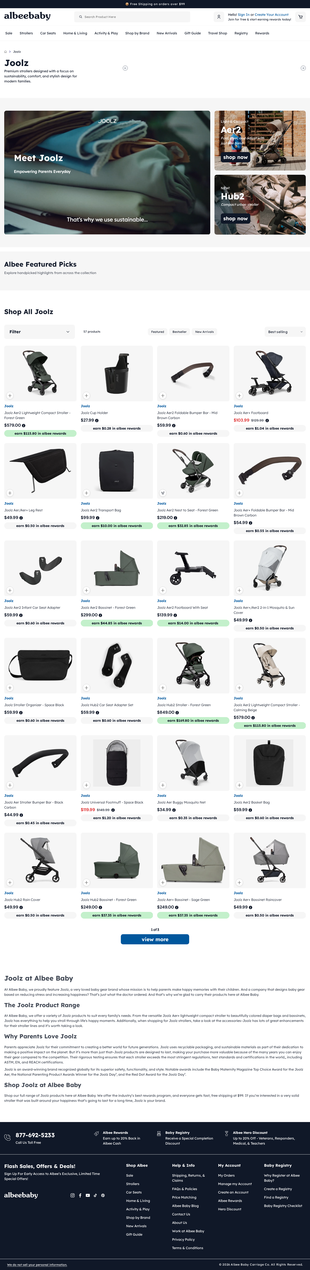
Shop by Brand (138, 1217)
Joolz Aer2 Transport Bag (101, 510)
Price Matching (184, 1197)
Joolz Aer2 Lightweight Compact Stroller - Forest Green (37, 415)
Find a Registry (276, 1197)
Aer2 (218, 113)
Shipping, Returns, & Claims (188, 1178)
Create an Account (233, 1192)
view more (155, 939)
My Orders (226, 1175)
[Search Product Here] (80, 17)
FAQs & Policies (184, 1189)
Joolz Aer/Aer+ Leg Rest (23, 510)
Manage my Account (235, 1184)
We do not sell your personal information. (37, 1265)
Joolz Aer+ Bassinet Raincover (258, 900)
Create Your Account (271, 14)
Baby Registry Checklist (283, 1206)
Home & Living (138, 1201)
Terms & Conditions (187, 1248)
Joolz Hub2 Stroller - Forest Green (184, 705)
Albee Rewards (230, 1201)
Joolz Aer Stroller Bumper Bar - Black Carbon (33, 804)
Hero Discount (229, 1209)
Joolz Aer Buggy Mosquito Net (181, 802)
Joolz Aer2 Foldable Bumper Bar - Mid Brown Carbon (187, 415)
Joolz (17, 52)
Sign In (244, 14)
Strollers (132, 1184)
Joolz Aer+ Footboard (251, 413)
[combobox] (132, 16)
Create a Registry (278, 1189)
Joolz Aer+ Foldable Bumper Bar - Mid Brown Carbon (264, 512)
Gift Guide (134, 1234)
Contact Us (181, 1214)
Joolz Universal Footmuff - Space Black (112, 802)
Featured (157, 332)
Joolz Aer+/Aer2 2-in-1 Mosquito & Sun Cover (264, 610)
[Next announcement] (304, 4)
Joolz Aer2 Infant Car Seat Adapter (32, 607)
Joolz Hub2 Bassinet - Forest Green (108, 900)
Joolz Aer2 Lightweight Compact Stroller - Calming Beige (267, 707)
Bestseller (180, 332)
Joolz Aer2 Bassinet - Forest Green (108, 607)
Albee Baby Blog (185, 1206)
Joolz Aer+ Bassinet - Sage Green (183, 900)
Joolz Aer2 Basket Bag (252, 802)
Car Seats (134, 1192)
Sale (129, 1175)
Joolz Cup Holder (94, 413)
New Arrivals (204, 332)
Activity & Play (138, 1209)
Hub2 (218, 177)
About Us (179, 1222)
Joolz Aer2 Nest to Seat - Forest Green (187, 510)
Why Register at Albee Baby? (282, 1178)
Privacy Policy (183, 1239)
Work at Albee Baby (188, 1231)
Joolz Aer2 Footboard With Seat (182, 607)
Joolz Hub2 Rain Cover (22, 900)
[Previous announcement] (5, 4)
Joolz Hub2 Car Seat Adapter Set (107, 705)
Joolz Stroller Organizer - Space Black (34, 705)
